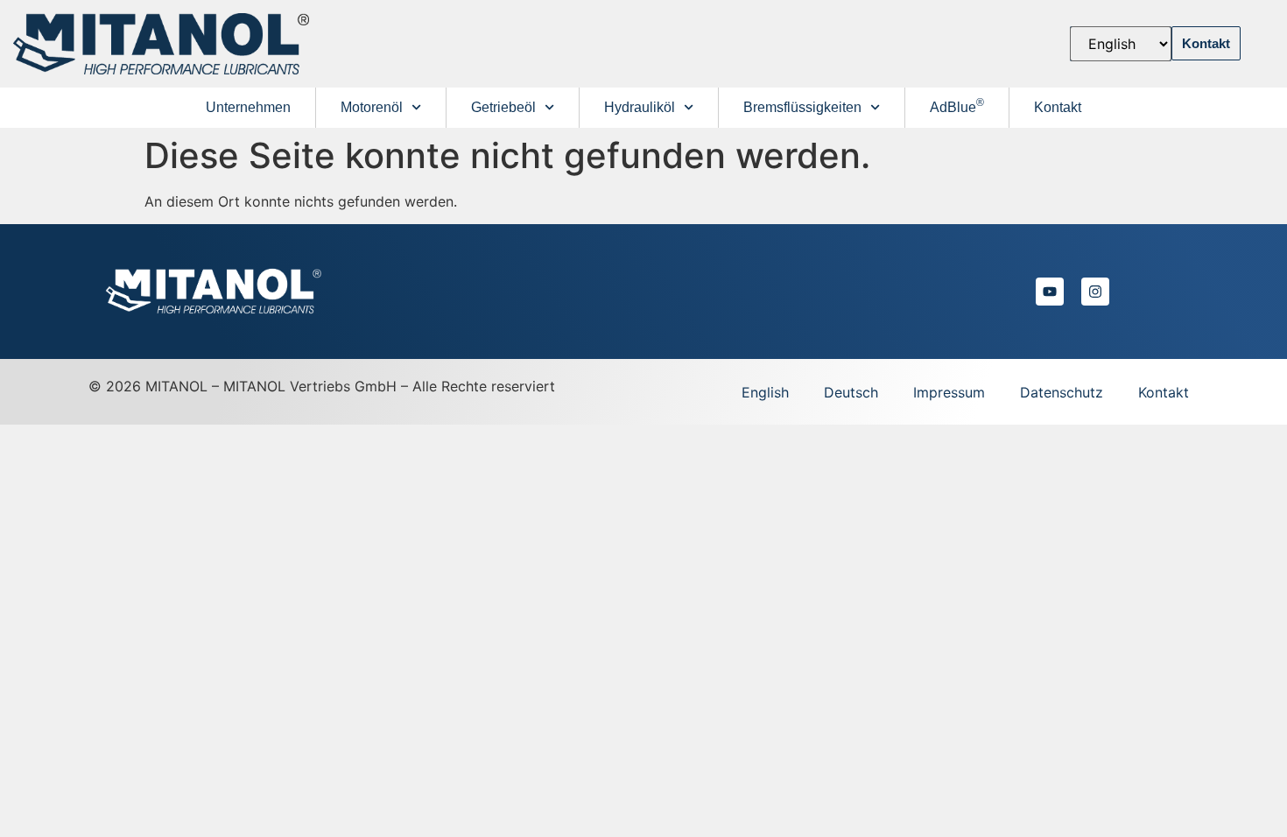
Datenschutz (1061, 392)
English (765, 392)
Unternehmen (248, 107)
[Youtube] (1050, 292)
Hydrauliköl (639, 107)
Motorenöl (372, 107)
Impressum (949, 392)
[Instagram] (1095, 292)
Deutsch (851, 392)
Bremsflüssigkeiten (802, 107)
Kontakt (1057, 107)
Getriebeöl (503, 107)
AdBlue (957, 105)
